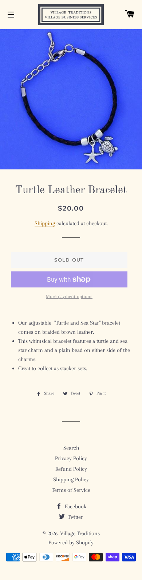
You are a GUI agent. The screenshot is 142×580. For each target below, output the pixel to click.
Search (71, 447)
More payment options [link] (69, 296)
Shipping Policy (71, 479)
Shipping (45, 223)
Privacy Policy (71, 458)
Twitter (74, 517)
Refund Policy (71, 469)
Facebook (74, 506)
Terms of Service (71, 490)
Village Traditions (80, 533)
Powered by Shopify (71, 542)
